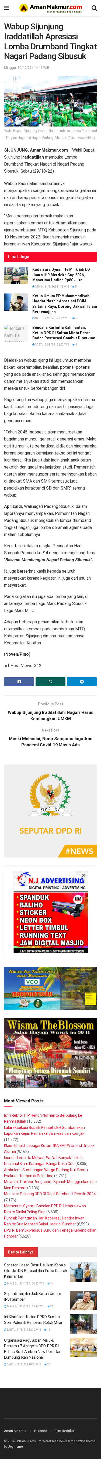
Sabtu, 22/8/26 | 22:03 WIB (52, 344)
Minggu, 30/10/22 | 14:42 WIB (26, 68)
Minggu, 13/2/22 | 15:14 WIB (25, 1306)
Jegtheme (15, 1446)
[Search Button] (94, 8)
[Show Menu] (6, 8)
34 (52, 1283)
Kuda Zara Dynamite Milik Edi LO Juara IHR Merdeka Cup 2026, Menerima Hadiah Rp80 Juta (61, 274)
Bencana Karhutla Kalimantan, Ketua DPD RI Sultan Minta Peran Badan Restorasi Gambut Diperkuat (64, 332)
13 (48, 1329)
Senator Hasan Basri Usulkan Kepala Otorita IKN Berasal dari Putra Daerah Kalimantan (35, 1271)
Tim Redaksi (65, 1431)
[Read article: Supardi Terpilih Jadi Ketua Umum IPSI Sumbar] (83, 1300)
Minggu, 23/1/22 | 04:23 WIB (25, 1283)
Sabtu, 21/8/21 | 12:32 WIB (23, 1329)
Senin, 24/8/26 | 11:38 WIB (52, 286)
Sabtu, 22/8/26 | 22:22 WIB (52, 318)
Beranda (40, 1431)
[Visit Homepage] (50, 8)
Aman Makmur (15, 1431)
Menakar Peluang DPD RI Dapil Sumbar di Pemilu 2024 (50, 1194)
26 (48, 1364)
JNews (21, 1441)
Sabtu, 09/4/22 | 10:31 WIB (23, 1364)
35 (52, 1306)
